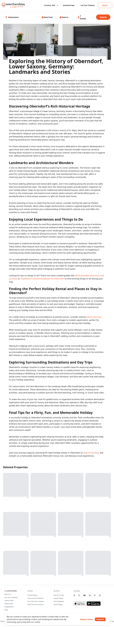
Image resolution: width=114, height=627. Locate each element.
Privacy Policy (32, 595)
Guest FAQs (8, 604)
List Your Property (88, 5)
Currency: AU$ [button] (49, 5)
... (92, 17)
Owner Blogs (58, 598)
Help (6, 610)
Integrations (9, 607)
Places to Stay (59, 595)
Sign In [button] (105, 5)
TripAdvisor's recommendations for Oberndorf (42, 278)
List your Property (11, 597)
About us (7, 594)
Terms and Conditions (35, 598)
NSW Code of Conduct (35, 604)
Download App (68, 5)
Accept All (100, 619)
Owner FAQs (9, 600)
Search (103, 17)
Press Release (59, 601)
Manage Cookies (86, 619)
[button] (48, 17)
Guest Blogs (58, 604)
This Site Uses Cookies (35, 601)
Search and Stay (93, 317)
